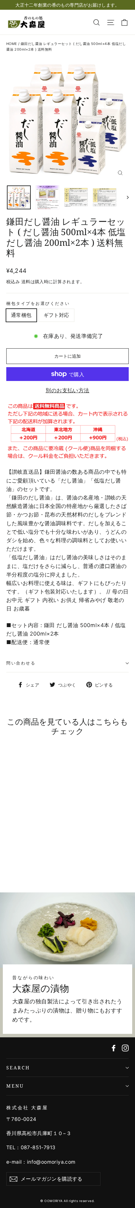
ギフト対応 (56, 315)
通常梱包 (21, 315)
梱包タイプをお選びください (38, 303)
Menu (15, 1086)
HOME (11, 43)
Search (18, 1067)
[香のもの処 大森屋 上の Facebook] (113, 1048)
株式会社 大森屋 (27, 1107)
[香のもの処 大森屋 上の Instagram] (125, 1048)
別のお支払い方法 (67, 390)
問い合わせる (20, 663)
